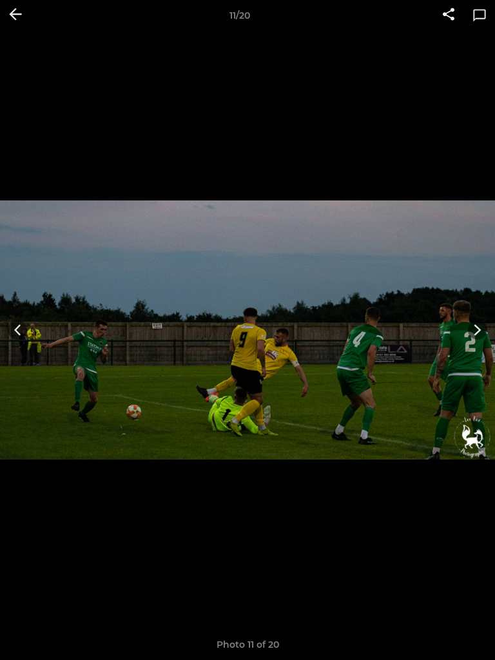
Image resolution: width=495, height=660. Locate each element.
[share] (448, 15)
